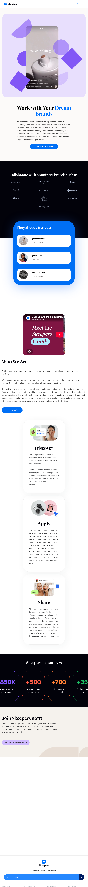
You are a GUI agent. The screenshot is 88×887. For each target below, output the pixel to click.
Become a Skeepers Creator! (44, 146)
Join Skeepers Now (12, 410)
